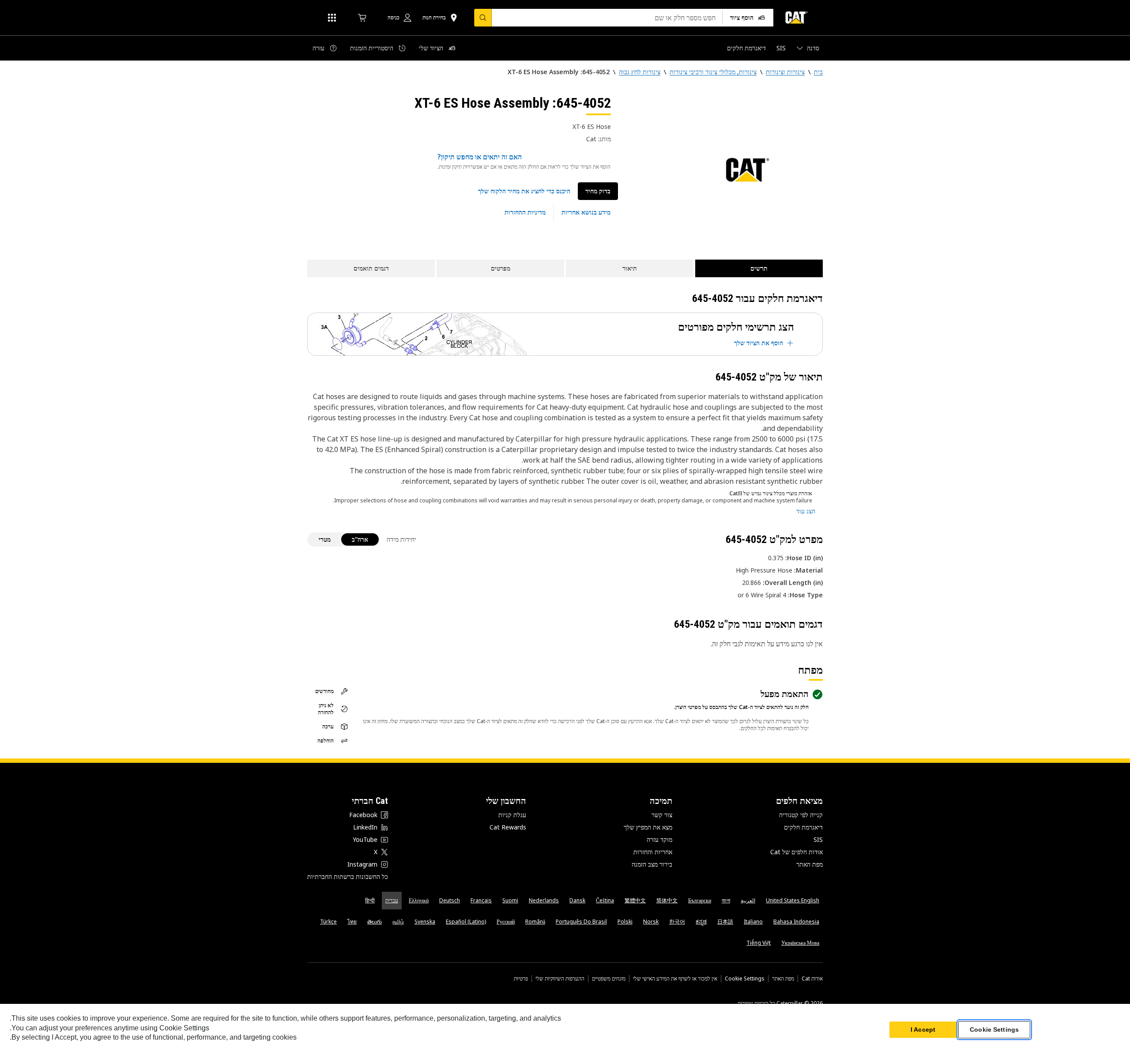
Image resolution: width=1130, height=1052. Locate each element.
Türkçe (328, 921)
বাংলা (726, 900)
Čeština (605, 900)
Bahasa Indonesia (796, 921)
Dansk (577, 900)
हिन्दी (370, 900)
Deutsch (449, 900)
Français (481, 900)
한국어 (677, 921)
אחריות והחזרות (652, 852)
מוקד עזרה (659, 839)
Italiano (753, 921)
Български (699, 900)
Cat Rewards (508, 827)
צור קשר (662, 815)
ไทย (352, 921)
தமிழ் (398, 921)
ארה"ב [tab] (360, 539)
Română (535, 921)
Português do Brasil (581, 921)
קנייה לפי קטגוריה (801, 815)
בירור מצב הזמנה (652, 864)
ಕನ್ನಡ (701, 921)
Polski (625, 921)
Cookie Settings (745, 978)
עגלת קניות (512, 815)
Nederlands (544, 900)
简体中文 (667, 900)
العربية (748, 900)
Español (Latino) (466, 921)
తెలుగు (374, 921)
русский (506, 921)
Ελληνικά (419, 900)
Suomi (510, 900)
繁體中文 (635, 900)
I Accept (923, 1029)
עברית (391, 900)
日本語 (725, 921)
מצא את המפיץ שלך (648, 827)
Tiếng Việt (758, 942)
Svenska (424, 921)
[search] (483, 17)
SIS (818, 839)
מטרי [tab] (325, 539)
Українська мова (800, 942)
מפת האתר (809, 864)
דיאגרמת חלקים (803, 827)
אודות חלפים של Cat (796, 852)
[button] (524, 191)
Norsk (651, 921)
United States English (792, 900)
